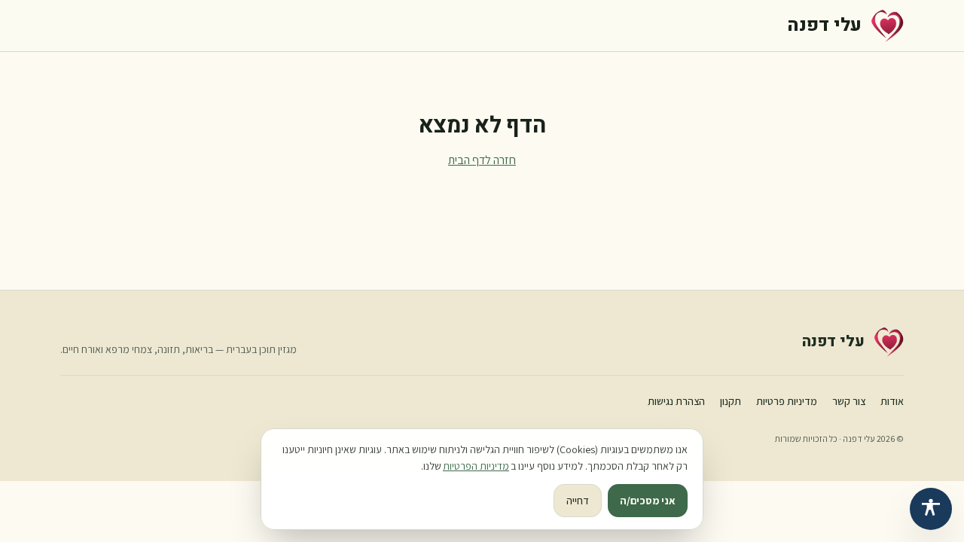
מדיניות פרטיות (786, 401)
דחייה (577, 500)
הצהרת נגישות (676, 401)
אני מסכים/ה (648, 500)
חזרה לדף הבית (482, 160)
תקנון (730, 401)
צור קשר (848, 401)
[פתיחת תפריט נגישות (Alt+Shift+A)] (931, 509)
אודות (892, 401)
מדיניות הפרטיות (476, 466)
